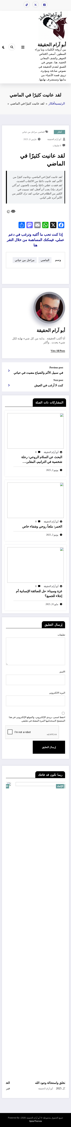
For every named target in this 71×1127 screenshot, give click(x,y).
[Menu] (23, 47)
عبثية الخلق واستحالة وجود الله (44, 1082)
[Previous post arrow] (9, 370)
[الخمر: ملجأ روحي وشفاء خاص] (35, 499)
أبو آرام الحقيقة (52, 44)
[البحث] (12, 47)
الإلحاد (50, 786)
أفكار (59, 132)
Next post (58, 380)
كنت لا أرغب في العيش (48, 385)
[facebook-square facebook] (44, 4)
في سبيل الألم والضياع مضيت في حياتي (38, 372)
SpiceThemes (35, 1121)
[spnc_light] (3, 47)
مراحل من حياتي (29, 132)
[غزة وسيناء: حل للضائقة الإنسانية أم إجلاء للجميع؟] (35, 564)
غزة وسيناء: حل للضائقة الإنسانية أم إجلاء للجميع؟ (39, 593)
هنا (35, 239)
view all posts (58, 350)
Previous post (56, 367)
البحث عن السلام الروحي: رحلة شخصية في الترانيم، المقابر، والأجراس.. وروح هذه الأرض (41, 459)
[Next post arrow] (9, 385)
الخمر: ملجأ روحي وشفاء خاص (42, 526)
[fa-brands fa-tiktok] (27, 4)
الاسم (62, 671)
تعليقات (61, 634)
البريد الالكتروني (57, 692)
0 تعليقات (57, 146)
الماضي (41, 132)
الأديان (59, 786)
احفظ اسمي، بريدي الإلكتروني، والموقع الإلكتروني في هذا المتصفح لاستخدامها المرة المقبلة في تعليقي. (37, 719)
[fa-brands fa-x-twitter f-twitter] (35, 4)
